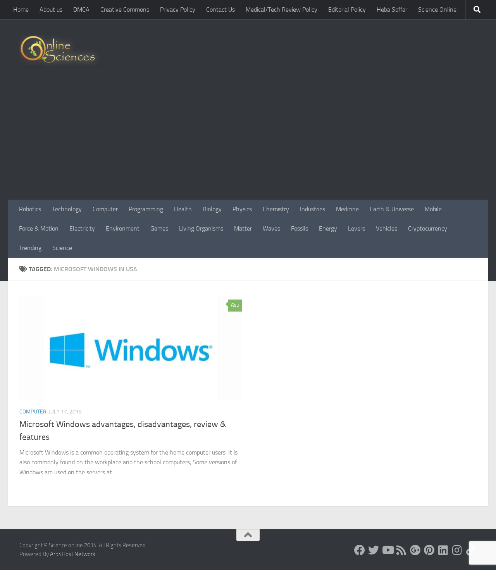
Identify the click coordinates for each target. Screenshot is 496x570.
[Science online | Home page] (60, 51)
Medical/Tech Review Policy (281, 9)
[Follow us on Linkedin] (443, 550)
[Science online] (359, 550)
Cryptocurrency (427, 228)
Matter (243, 228)
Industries (312, 209)
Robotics (30, 209)
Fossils (299, 228)
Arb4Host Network (72, 554)
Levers (356, 228)
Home (21, 9)
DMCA (81, 9)
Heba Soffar (392, 9)
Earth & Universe (392, 209)
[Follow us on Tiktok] (471, 550)
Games (159, 228)
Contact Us (220, 9)
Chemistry (276, 209)
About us (51, 9)
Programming (146, 209)
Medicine (347, 209)
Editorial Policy (347, 9)
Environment (123, 228)
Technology (67, 209)
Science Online (437, 9)
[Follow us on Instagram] (457, 550)
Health (183, 209)
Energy (328, 228)
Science (62, 247)
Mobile (433, 209)
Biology (212, 209)
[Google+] (415, 550)
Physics (242, 209)
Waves (271, 228)
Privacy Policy (177, 9)
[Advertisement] (248, 141)
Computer (105, 209)
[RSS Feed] (401, 550)
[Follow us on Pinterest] (429, 550)
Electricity (82, 228)
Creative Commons (124, 9)
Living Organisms (201, 228)
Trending (30, 247)
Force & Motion (39, 228)
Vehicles (386, 228)
